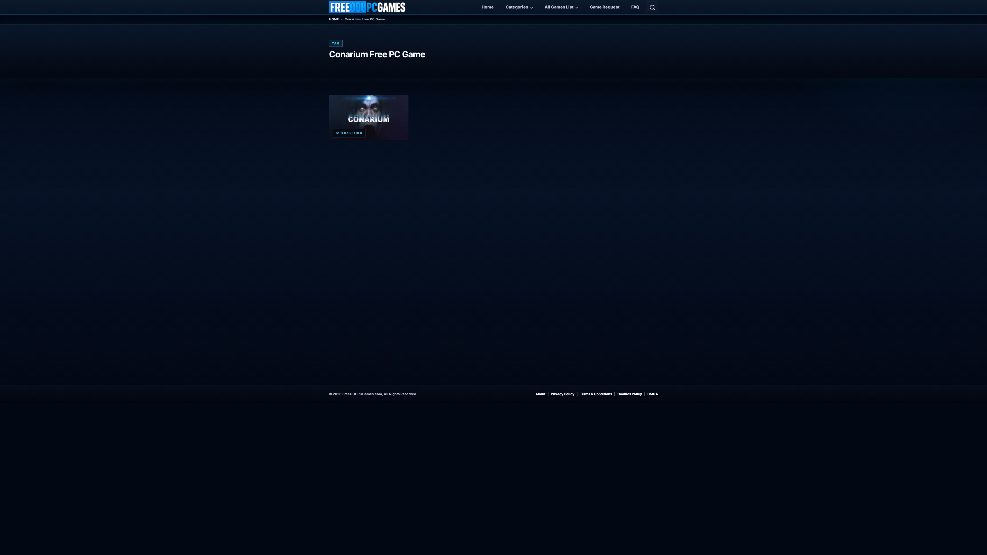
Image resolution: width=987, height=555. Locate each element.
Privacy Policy (562, 394)
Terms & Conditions (596, 394)
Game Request (604, 7)
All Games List (559, 7)
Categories (517, 7)
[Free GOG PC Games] (367, 7)
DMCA (652, 394)
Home (488, 7)
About (540, 394)
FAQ (635, 7)
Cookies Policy (629, 394)
